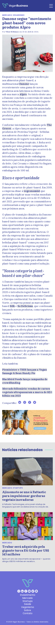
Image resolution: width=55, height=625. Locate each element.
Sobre (27, 610)
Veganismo (18, 15)
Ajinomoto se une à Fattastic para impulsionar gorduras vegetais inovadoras (24, 496)
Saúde (27, 604)
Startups (18, 488)
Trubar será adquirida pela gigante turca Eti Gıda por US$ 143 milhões (25, 550)
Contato (27, 613)
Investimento (27, 595)
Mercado (7, 15)
